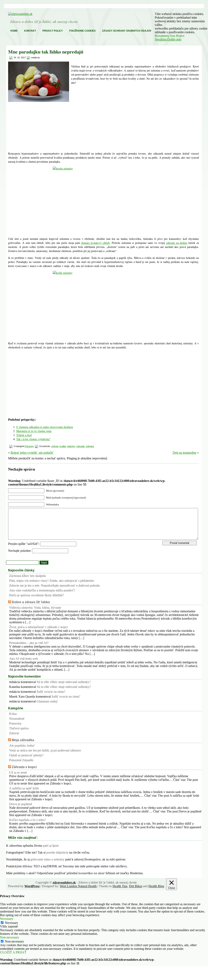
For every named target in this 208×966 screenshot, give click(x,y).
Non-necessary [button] (9, 937)
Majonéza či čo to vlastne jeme (34, 431)
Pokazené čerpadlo (21, 760)
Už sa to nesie (18, 772)
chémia (54, 446)
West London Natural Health (78, 886)
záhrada (80, 446)
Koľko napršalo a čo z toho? (27, 820)
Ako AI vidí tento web (23, 658)
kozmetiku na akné (91, 873)
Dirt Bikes (135, 886)
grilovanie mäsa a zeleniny (47, 859)
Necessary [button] (6, 918)
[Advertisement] (135, 118)
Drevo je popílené (20, 804)
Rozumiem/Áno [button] (165, 35)
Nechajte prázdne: (20, 550)
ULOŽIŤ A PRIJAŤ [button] (13, 952)
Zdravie (14, 733)
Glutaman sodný (47, 701)
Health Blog (156, 886)
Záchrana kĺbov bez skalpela (27, 575)
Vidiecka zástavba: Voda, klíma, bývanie (35, 607)
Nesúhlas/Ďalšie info (168, 39)
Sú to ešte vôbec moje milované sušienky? (64, 682)
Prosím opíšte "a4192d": (24, 543)
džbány (27, 866)
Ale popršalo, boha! (22, 745)
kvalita (63, 446)
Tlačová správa (19, 728)
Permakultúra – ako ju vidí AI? (29, 643)
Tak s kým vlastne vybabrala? (33, 439)
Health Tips (120, 886)
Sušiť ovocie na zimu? (51, 691)
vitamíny (71, 446)
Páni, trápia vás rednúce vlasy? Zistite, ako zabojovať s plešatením (51, 580)
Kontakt (30, 30)
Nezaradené (16, 718)
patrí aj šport (50, 845)
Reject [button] (180, 35)
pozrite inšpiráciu (57, 852)
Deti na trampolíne (184, 452)
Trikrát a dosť (24, 435)
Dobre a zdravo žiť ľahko (31, 602)
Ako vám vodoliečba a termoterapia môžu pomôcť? (42, 590)
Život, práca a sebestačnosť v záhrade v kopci (38, 627)
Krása (13, 713)
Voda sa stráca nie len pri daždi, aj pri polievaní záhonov (45, 750)
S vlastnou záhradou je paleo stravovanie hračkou (44, 427)
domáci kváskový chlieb (95, 243)
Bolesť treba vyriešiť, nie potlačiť (32, 452)
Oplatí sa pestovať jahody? (26, 755)
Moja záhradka (23, 740)
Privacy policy (52, 30)
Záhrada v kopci (24, 767)
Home (14, 30)
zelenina (90, 446)
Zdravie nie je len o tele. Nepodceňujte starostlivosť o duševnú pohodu (54, 585)
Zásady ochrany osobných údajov (126, 30)
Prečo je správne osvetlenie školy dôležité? (36, 595)
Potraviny (29, 446)
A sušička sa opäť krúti (24, 788)
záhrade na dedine (176, 243)
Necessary (11, 922)
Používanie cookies (82, 30)
